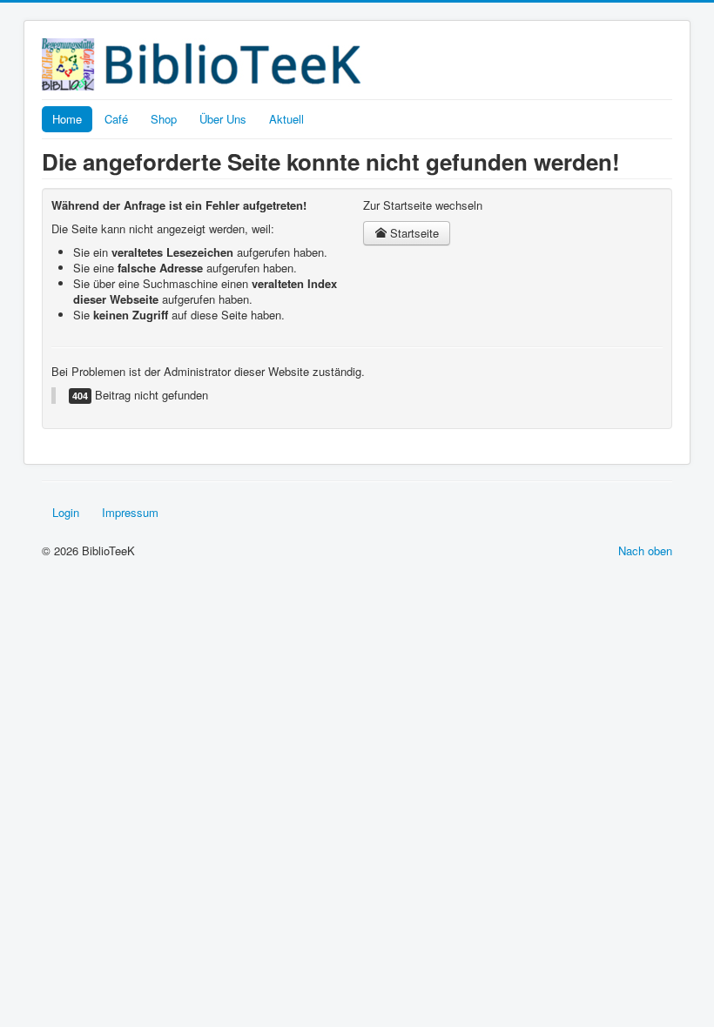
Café (116, 119)
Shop (164, 119)
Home (67, 119)
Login (65, 512)
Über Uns (222, 119)
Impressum (130, 512)
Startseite (413, 233)
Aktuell (286, 119)
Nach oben (645, 550)
